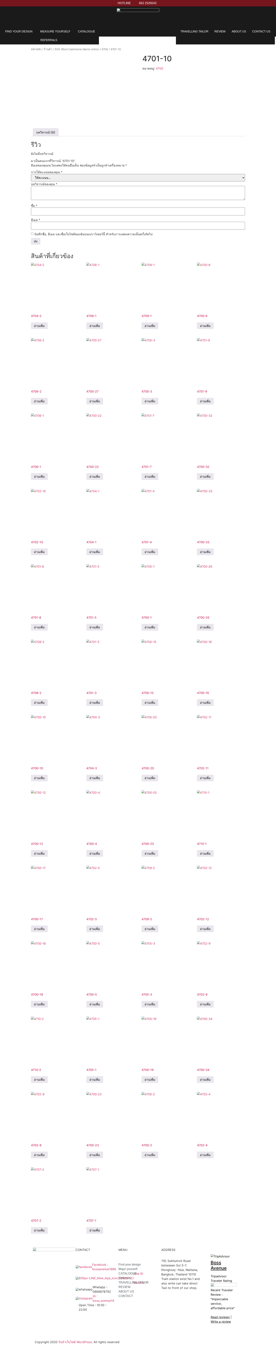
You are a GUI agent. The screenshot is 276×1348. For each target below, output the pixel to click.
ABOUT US (239, 31)
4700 (104, 49)
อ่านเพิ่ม (39, 326)
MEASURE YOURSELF (55, 31)
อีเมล (35, 219)
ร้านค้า (48, 49)
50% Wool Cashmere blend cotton (77, 49)
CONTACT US (261, 31)
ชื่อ (34, 205)
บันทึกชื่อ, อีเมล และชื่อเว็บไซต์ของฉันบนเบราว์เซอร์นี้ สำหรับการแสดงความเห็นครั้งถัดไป (93, 234)
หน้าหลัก (36, 49)
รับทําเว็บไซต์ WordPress (75, 1342)
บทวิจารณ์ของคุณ (44, 184)
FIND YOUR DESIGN (18, 31)
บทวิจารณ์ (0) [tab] (45, 132)
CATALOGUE (86, 31)
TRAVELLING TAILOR (194, 31)
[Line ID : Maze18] (101, 1278)
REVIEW (219, 31)
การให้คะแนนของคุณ (46, 172)
